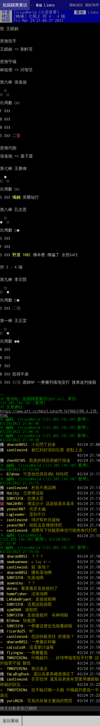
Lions (45, 5)
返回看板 (11, 721)
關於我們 (92, 5)
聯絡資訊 (76, 5)
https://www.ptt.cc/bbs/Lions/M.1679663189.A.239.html (49, 413)
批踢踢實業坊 (15, 5)
